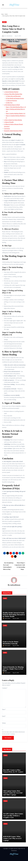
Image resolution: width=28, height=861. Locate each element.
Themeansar (14, 850)
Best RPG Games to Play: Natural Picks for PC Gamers (13, 771)
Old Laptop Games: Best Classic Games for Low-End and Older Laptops (12, 793)
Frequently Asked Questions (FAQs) (13, 130)
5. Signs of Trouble (9, 122)
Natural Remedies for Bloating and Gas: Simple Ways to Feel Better (13, 669)
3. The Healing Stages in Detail (12, 104)
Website (4, 723)
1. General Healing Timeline (11, 92)
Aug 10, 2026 (16, 618)
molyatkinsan (9, 35)
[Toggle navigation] (3, 5)
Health (4, 22)
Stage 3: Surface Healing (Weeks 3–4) (15, 113)
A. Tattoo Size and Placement (13, 96)
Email (4, 716)
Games (5, 755)
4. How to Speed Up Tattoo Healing (13, 120)
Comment (4, 688)
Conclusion (7, 128)
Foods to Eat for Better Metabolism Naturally (10, 642)
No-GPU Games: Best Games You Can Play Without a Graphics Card (13, 815)
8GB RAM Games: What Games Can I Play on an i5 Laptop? (12, 838)
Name (4, 709)
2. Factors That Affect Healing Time (13, 94)
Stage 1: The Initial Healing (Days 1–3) (16, 107)
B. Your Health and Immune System (15, 98)
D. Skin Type (9, 102)
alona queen (8, 618)
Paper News (21, 848)
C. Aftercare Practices (11, 100)
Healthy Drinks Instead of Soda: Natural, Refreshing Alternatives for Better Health (14, 614)
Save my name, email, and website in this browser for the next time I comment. (13, 733)
